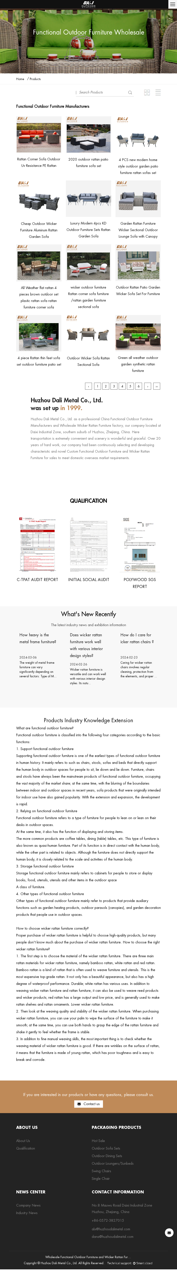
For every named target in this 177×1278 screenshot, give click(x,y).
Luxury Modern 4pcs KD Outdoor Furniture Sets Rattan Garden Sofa (88, 230)
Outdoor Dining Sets (107, 1156)
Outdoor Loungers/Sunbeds (113, 1163)
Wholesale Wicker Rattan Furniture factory (91, 425)
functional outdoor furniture (52, 728)
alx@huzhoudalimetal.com (111, 1229)
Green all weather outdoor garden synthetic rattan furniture (138, 364)
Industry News (27, 1213)
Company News (28, 1205)
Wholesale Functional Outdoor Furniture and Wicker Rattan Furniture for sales (96, 1257)
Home (20, 79)
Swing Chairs (101, 1171)
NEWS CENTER (30, 1191)
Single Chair (101, 1178)
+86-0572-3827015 (108, 1220)
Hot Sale (98, 1141)
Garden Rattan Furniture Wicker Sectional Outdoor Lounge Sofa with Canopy (138, 230)
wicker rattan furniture (32, 949)
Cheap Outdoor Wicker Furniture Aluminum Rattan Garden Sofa (38, 230)
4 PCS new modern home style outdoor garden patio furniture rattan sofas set (138, 166)
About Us (23, 1141)
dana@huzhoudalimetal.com (112, 1236)
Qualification (25, 1148)
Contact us (91, 1104)
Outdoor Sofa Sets (106, 1148)
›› (157, 386)
